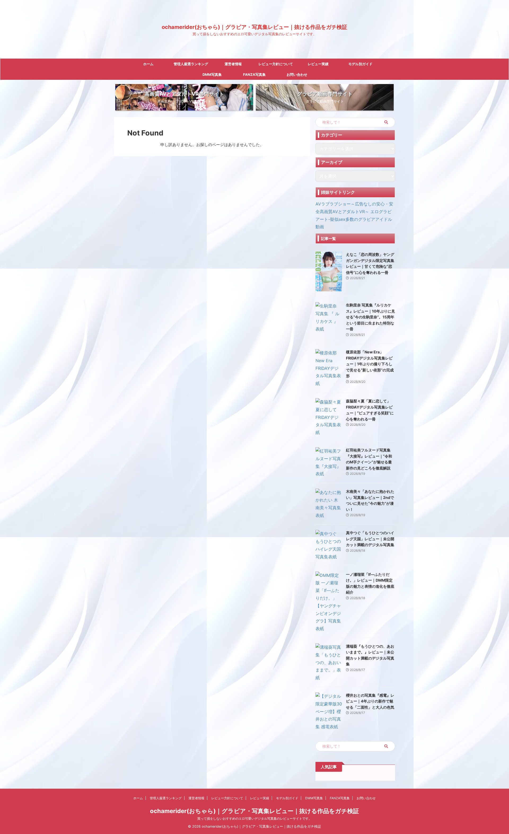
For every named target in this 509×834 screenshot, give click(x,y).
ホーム (148, 64)
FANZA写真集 (254, 74)
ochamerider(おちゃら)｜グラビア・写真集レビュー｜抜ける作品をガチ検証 (254, 27)
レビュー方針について (275, 64)
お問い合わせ (297, 74)
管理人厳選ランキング (191, 64)
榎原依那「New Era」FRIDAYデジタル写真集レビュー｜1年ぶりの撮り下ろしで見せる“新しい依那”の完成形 (370, 364)
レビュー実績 (318, 64)
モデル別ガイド (360, 64)
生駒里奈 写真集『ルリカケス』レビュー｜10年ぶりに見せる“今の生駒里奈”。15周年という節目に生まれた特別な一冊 (370, 317)
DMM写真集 (212, 74)
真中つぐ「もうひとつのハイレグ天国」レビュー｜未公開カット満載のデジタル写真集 (370, 538)
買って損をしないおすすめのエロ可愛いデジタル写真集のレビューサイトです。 (254, 818)
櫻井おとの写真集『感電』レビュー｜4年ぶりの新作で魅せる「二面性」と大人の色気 (370, 701)
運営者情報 (233, 64)
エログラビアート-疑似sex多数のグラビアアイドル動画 (353, 219)
